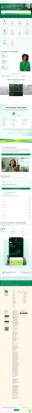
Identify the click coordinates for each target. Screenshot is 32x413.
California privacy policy (25, 296)
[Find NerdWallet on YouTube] (22, 313)
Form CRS (13, 372)
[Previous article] (12, 99)
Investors (13, 307)
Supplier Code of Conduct (25, 293)
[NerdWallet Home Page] (5, 1)
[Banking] (14, 114)
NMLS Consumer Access (15, 344)
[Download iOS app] (7, 316)
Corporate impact (13, 295)
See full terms (9, 225)
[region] (16, 92)
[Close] (31, 406)
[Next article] (20, 99)
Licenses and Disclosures (15, 330)
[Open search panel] (22, 2)
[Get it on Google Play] (4, 229)
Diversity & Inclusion (14, 298)
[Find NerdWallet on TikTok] (26, 313)
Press (13, 304)
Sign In (25, 1)
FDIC (11, 129)
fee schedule (17, 375)
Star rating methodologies (14, 302)
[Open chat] (30, 411)
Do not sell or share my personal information (25, 301)
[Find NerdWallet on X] (20, 313)
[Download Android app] (7, 321)
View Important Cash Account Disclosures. (15, 383)
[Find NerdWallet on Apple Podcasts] (25, 313)
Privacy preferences (25, 298)
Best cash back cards (16, 188)
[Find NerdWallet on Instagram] (23, 313)
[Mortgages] (18, 114)
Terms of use (25, 291)
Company (13, 291)
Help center (19, 291)
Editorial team (14, 303)
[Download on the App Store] (2, 229)
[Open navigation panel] (1, 1)
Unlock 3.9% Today (16, 154)
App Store (26, 277)
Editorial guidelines (13, 300)
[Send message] (29, 12)
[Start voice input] (27, 12)
